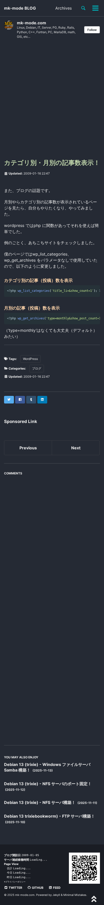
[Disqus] (52, 541)
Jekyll (56, 895)
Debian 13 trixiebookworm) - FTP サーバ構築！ (49, 816)
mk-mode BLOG (20, 8)
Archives (63, 8)
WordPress (30, 359)
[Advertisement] (52, 101)
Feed (56, 888)
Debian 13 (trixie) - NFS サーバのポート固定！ (48, 783)
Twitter (15, 888)
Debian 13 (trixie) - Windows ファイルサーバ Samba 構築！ (47, 767)
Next (76, 447)
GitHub (37, 888)
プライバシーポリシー (15, 881)
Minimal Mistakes (74, 895)
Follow (92, 30)
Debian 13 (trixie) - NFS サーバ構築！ (40, 802)
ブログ (36, 368)
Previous (28, 447)
